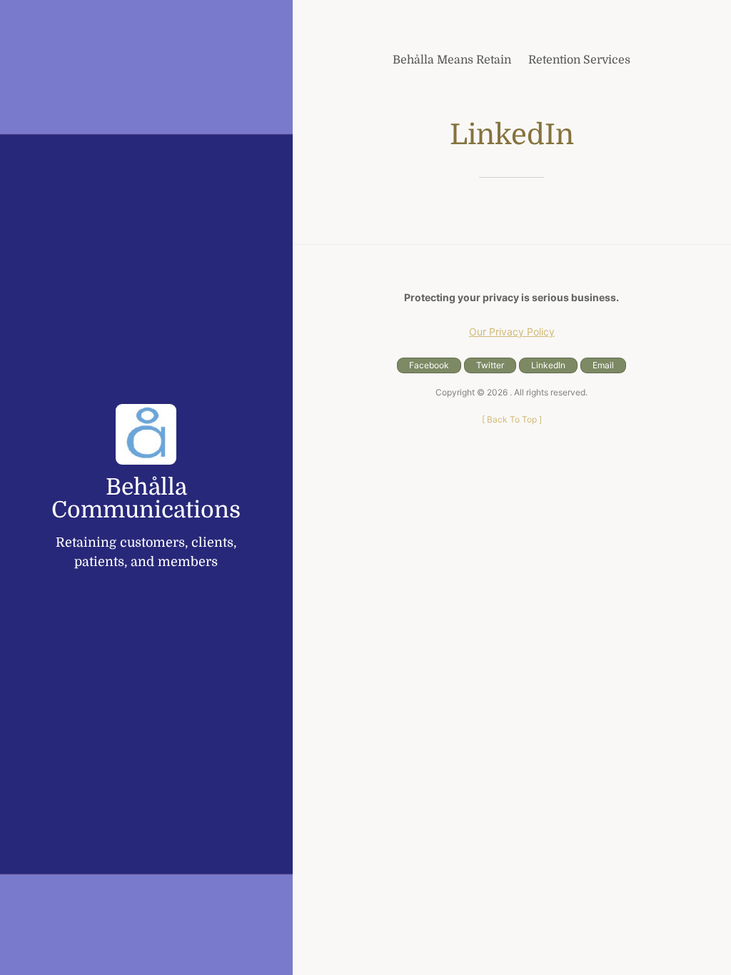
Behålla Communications (146, 499)
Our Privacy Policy (512, 331)
